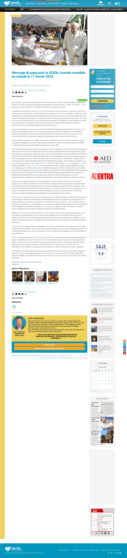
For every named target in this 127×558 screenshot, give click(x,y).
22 (92, 384)
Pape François (15, 16)
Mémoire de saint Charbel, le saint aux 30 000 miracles (105, 318)
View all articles (17, 312)
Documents (64, 3)
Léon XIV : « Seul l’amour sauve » (100, 274)
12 (105, 377)
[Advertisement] (102, 40)
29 (92, 387)
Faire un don (74, 3)
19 (105, 380)
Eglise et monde (53, 3)
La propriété (75, 550)
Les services (84, 550)
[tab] (96, 510)
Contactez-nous (116, 550)
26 (105, 384)
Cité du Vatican (41, 3)
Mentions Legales (94, 550)
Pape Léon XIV (30, 3)
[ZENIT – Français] (14, 3)
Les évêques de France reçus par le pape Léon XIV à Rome (20, 9)
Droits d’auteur (105, 550)
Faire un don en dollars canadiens (49, 348)
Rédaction (30, 90)
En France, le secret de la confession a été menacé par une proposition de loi (105, 328)
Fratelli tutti (34, 165)
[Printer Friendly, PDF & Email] (82, 100)
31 (99, 387)
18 (102, 380)
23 (96, 384)
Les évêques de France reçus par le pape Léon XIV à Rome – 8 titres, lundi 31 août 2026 (102, 280)
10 (99, 377)
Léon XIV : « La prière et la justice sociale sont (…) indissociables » (70, 9)
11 (102, 377)
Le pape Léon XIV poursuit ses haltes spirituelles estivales (95, 434)
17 (99, 380)
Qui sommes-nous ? (64, 550)
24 (99, 384)
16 (96, 380)
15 (92, 380)
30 (96, 387)
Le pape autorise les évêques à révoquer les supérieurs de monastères (105, 338)
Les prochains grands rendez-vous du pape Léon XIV (95, 421)
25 (102, 384)
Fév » (96, 391)
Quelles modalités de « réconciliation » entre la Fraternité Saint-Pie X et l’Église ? (104, 348)
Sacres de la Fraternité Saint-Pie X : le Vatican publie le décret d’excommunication (106, 310)
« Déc (92, 391)
